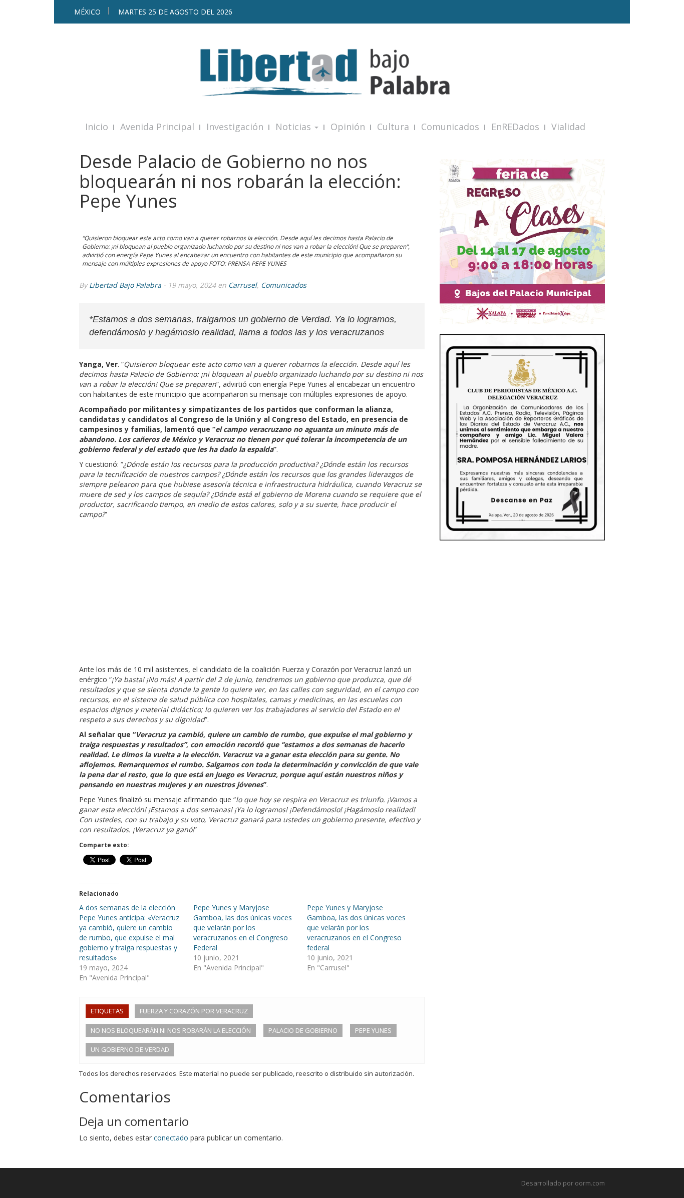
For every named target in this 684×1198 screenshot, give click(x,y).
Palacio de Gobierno (302, 1030)
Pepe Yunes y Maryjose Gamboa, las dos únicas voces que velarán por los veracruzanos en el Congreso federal (356, 927)
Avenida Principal (157, 127)
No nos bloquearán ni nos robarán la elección (171, 1030)
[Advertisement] (252, 594)
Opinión (347, 127)
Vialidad (568, 127)
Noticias (294, 127)
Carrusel (242, 285)
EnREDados (515, 127)
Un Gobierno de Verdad (130, 1049)
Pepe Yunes (373, 1030)
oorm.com (590, 1182)
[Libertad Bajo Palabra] (342, 72)
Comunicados (450, 127)
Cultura (393, 127)
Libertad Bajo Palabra (125, 285)
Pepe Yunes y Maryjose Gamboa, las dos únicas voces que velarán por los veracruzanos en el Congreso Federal (242, 927)
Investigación (234, 127)
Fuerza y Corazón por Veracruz (194, 1010)
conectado (171, 1137)
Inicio (96, 127)
